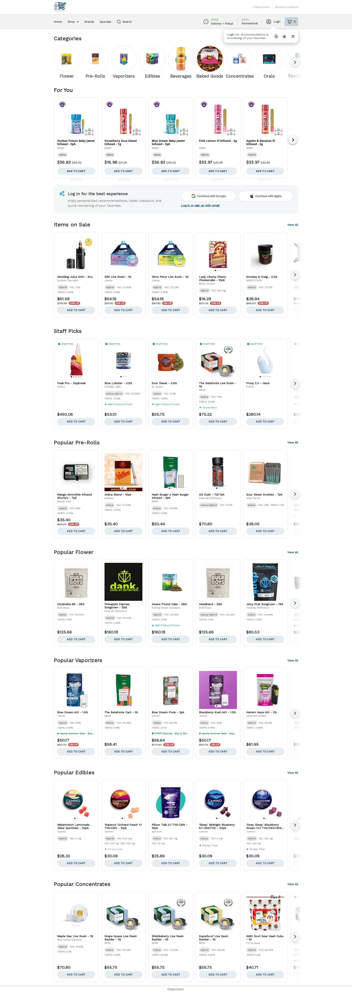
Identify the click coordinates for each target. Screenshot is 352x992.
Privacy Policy (175, 989)
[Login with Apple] (284, 36)
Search (127, 21)
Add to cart (76, 310)
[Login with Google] (276, 36)
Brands (89, 21)
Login (277, 21)
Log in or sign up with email (200, 205)
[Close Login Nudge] (293, 36)
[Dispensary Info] (206, 21)
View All (292, 224)
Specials (105, 21)
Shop (71, 21)
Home (58, 21)
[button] (261, 36)
